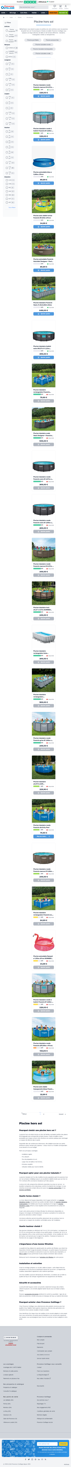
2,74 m (10, 118)
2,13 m (10, 63)
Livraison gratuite (8, 1375)
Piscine (19, 17)
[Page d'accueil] (3, 17)
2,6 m (9, 69)
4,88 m (10, 79)
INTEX (10, 56)
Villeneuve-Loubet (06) (10, 1422)
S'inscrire (63, 1444)
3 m (9, 74)
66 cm (9, 141)
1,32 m (10, 173)
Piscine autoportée (12, 30)
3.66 (10, 184)
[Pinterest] (35, 1459)
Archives (66, 1464)
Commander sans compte (44, 1351)
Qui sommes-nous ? (43, 1400)
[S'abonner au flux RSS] (45, 1459)
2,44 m (10, 113)
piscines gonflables (25, 1190)
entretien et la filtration (47, 1257)
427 (10, 198)
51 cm (9, 131)
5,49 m (10, 84)
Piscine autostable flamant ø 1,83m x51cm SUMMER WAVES (43, 958)
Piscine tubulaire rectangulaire (43, 49)
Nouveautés (40, 1386)
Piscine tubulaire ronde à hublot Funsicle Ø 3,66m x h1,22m (43, 131)
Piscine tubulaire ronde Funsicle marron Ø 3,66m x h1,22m (43, 871)
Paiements (40, 1347)
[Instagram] (32, 1459)
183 (10, 187)
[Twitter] (29, 1459)
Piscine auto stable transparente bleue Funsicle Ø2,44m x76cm (43, 1089)
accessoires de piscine (31, 1294)
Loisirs (11, 17)
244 (10, 191)
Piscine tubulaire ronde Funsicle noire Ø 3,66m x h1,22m (42, 523)
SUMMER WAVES (11, 52)
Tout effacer (12, 207)
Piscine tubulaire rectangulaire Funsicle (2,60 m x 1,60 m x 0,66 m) (43, 392)
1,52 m (10, 97)
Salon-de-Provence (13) (10, 1418)
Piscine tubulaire (11, 40)
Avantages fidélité (12, 1367)
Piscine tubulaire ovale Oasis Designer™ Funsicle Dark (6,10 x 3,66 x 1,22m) (43, 436)
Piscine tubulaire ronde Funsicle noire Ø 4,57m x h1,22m (42, 479)
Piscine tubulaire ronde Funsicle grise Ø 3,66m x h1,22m (42, 740)
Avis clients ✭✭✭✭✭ (43, 1354)
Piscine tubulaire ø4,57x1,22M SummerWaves (39, 784)
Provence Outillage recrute (45, 1422)
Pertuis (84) (6, 1403)
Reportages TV (41, 1403)
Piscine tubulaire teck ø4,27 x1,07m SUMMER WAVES (42, 610)
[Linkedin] (39, 1459)
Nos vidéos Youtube (43, 1378)
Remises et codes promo (10, 1371)
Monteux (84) (7, 1407)
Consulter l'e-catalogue (10, 1391)
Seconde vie (63, 12)
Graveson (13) (7, 1415)
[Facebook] (25, 1459)
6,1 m (9, 89)
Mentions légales (42, 1415)
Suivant (61, 1114)
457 (10, 202)
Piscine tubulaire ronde (42, 44)
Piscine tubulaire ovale (43, 53)
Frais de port (40, 1343)
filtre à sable (23, 1253)
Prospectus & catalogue (10, 1387)
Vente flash (53, 12)
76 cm (9, 152)
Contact (39, 1367)
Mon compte (40, 1340)
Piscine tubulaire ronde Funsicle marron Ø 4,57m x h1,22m (43, 87)
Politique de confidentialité (44, 1418)
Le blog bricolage (42, 1375)
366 (10, 195)
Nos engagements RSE (44, 1407)
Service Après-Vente (43, 1358)
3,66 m (10, 123)
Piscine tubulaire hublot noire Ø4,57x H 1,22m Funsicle (42, 349)
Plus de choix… (42, 836)
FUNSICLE (12, 48)
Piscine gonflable (33, 40)
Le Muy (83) (7, 1411)
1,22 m (10, 168)
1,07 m (10, 162)
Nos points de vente (10, 1397)
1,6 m (9, 102)
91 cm (9, 157)
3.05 (10, 180)
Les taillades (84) (8, 1400)
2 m (9, 108)
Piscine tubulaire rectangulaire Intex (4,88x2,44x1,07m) (40, 653)
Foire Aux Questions (43, 1371)
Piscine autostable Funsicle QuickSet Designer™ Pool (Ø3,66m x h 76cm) (43, 261)
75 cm (9, 147)
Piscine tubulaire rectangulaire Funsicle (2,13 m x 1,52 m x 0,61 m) (43, 915)
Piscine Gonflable (11, 35)
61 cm (9, 136)
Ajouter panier (45, 96)
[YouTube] (42, 1459)
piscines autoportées (55, 1188)
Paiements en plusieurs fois (11, 1378)
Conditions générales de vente (46, 1411)
